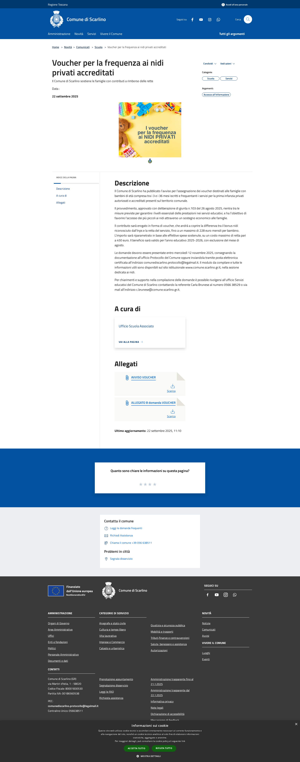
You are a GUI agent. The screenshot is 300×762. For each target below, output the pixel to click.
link (183, 741)
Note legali (157, 708)
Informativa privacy (162, 701)
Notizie (206, 623)
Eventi (206, 659)
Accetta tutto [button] (136, 748)
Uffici (51, 636)
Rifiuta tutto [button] (164, 748)
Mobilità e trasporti (162, 632)
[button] (150, 756)
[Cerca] (248, 19)
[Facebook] (191, 19)
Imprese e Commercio (112, 642)
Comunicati (83, 47)
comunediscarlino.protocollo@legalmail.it (73, 706)
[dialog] (150, 741)
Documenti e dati (58, 661)
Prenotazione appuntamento (116, 679)
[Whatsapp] (217, 19)
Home (55, 47)
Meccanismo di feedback (165, 720)
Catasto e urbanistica (111, 648)
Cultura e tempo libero (112, 629)
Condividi (208, 63)
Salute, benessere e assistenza (169, 644)
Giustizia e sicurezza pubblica (168, 625)
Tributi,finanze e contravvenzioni (170, 638)
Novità (68, 47)
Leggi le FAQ (106, 692)
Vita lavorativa (107, 636)
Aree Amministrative (60, 629)
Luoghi (206, 653)
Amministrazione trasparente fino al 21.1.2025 (172, 681)
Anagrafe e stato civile (112, 623)
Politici (52, 648)
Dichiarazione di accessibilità (167, 714)
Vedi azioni (226, 63)
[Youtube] (199, 19)
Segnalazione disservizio (113, 685)
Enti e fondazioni (58, 642)
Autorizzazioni (159, 650)
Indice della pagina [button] (66, 177)
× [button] (296, 724)
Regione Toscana (58, 4)
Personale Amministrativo (63, 654)
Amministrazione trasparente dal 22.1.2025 (170, 692)
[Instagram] (208, 19)
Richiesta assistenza (111, 698)
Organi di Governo (58, 623)
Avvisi (205, 636)
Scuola (98, 47)
